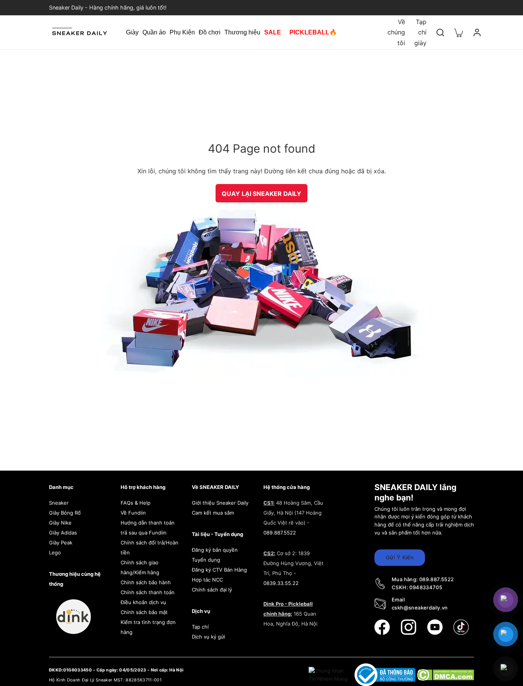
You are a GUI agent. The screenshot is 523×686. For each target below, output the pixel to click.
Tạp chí (200, 627)
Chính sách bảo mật (144, 612)
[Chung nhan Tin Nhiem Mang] (329, 674)
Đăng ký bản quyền (215, 550)
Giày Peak (60, 542)
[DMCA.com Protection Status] (445, 674)
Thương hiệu (242, 32)
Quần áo (154, 32)
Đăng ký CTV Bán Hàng (219, 570)
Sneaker (59, 503)
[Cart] (458, 32)
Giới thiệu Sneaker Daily (220, 503)
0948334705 (425, 587)
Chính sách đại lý (212, 590)
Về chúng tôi (396, 32)
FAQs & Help (135, 503)
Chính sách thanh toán (148, 592)
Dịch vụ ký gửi (208, 637)
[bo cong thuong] (386, 674)
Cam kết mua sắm (213, 513)
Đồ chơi (210, 32)
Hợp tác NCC (207, 580)
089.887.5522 (279, 533)
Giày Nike (60, 523)
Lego (55, 552)
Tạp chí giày (420, 32)
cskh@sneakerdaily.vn (420, 608)
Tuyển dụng (206, 560)
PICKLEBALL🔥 (313, 32)
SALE (272, 32)
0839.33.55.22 (281, 583)
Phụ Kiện (182, 32)
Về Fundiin (133, 513)
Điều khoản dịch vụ (143, 602)
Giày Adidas (63, 533)
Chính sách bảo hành (146, 582)
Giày (132, 32)
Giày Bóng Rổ (65, 513)
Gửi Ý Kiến (399, 557)
